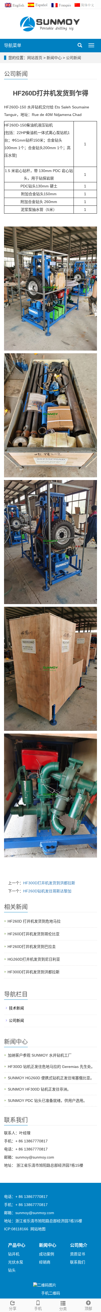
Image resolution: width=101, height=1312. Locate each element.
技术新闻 (16, 1008)
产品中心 (16, 1245)
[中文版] (85, 4)
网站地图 (38, 1229)
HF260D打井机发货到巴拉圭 (32, 946)
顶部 (88, 1308)
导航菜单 (12, 45)
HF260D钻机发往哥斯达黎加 (47, 891)
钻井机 (13, 1254)
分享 (12, 1308)
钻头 (12, 1270)
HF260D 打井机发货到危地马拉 (34, 921)
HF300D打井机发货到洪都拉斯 (49, 883)
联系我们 (77, 1262)
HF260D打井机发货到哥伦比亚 (34, 934)
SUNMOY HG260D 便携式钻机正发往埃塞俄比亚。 (51, 1078)
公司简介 (78, 1245)
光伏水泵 (15, 1262)
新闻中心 (55, 58)
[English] (15, 4)
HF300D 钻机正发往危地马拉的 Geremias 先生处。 (51, 1066)
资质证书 (77, 1254)
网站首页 (34, 58)
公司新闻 (73, 58)
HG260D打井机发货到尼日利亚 (34, 959)
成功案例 (46, 1254)
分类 (63, 1309)
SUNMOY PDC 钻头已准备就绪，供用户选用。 (47, 1100)
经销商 (44, 1262)
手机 (38, 1308)
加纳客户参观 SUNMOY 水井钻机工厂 (40, 1055)
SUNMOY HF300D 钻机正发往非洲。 (39, 1089)
